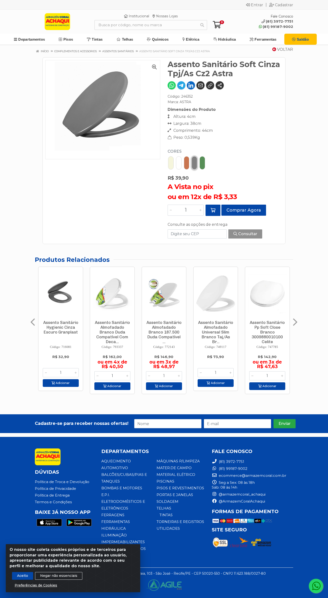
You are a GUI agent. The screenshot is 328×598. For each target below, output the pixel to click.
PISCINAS (165, 481)
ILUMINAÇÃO (114, 535)
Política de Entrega (52, 495)
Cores (175, 151)
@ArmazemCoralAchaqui (241, 501)
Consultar (247, 234)
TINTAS (166, 515)
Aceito (22, 575)
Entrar (257, 5)
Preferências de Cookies (36, 585)
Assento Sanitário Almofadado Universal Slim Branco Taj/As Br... (215, 332)
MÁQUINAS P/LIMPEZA (178, 461)
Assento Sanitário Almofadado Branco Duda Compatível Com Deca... (112, 332)
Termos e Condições (53, 502)
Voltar (284, 49)
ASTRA (185, 102)
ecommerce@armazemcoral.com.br (252, 475)
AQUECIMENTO (116, 461)
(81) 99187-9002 (278, 26)
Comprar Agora (243, 210)
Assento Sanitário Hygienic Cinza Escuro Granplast (60, 327)
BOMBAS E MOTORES (121, 488)
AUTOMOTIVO (114, 468)
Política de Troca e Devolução (62, 481)
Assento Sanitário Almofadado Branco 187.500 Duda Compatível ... (164, 332)
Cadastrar (284, 5)
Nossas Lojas (166, 16)
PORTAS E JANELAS (175, 494)
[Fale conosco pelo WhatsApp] (316, 586)
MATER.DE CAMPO (174, 468)
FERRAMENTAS (115, 521)
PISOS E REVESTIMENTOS (180, 488)
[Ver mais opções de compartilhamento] (220, 85)
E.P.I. (105, 494)
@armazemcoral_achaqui (242, 494)
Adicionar (62, 383)
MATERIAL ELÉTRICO (176, 474)
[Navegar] (33, 322)
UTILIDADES (168, 528)
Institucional (138, 16)
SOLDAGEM (167, 501)
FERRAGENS (112, 515)
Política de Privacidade (55, 488)
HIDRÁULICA (113, 528)
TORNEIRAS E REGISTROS (180, 521)
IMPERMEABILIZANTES (123, 542)
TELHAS (164, 508)
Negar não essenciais (58, 575)
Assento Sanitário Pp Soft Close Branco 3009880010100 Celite (267, 332)
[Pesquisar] (202, 25)
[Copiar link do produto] (210, 85)
